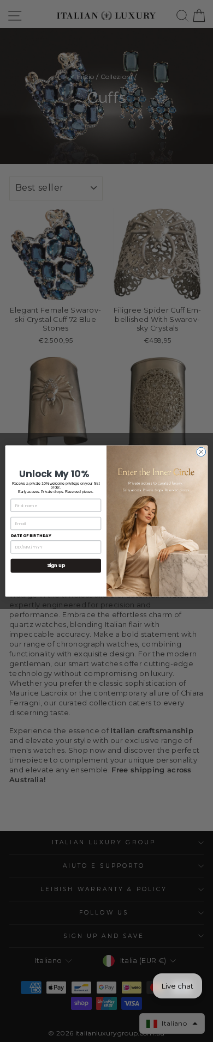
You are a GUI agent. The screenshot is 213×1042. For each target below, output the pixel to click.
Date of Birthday (31, 536)
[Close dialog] (201, 451)
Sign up (56, 565)
